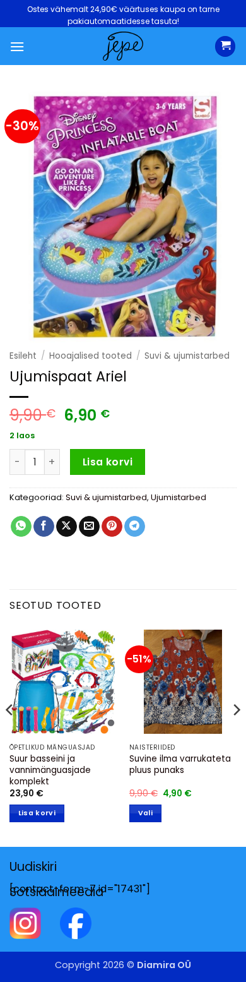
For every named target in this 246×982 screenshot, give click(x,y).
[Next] (235, 735)
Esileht (23, 356)
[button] (17, 46)
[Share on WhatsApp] (21, 526)
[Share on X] (66, 526)
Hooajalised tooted (90, 356)
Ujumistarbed (178, 497)
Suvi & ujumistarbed (187, 356)
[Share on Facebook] (43, 526)
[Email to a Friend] (89, 526)
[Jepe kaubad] (123, 46)
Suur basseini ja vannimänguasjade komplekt (50, 770)
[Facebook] (75, 923)
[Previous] (10, 735)
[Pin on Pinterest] (112, 526)
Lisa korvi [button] (37, 813)
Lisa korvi (108, 462)
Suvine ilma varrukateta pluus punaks (180, 764)
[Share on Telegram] (134, 526)
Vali (145, 813)
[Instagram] (25, 923)
